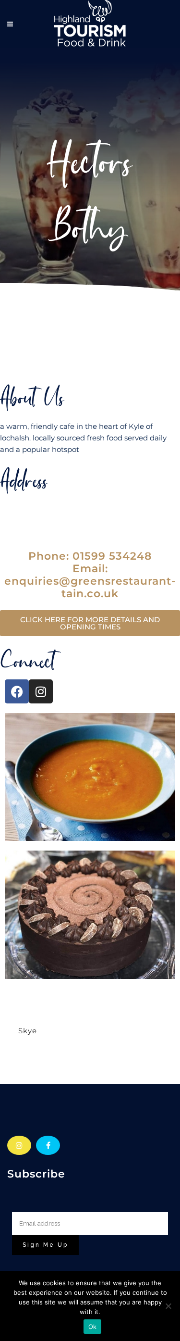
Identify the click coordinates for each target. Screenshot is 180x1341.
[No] (168, 1306)
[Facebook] (17, 691)
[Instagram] (41, 691)
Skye (27, 1030)
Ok (92, 1326)
